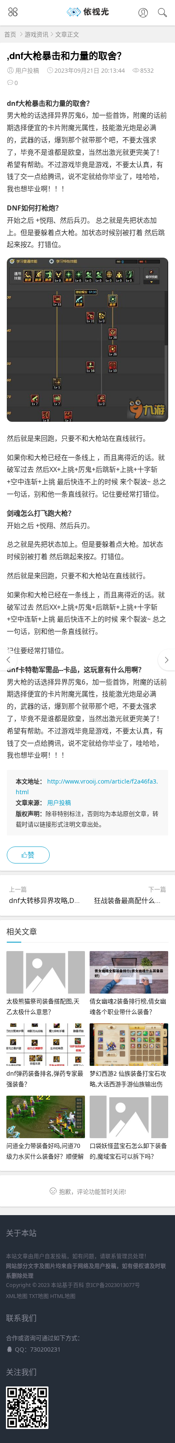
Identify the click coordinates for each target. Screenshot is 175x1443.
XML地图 (17, 1296)
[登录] (143, 13)
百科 (78, 1285)
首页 (10, 34)
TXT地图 (39, 1296)
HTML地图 (63, 1296)
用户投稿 (59, 802)
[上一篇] (8, 659)
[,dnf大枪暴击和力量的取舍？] (87, 419)
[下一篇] (166, 659)
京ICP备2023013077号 (112, 1285)
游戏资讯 (36, 34)
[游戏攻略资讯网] (87, 16)
